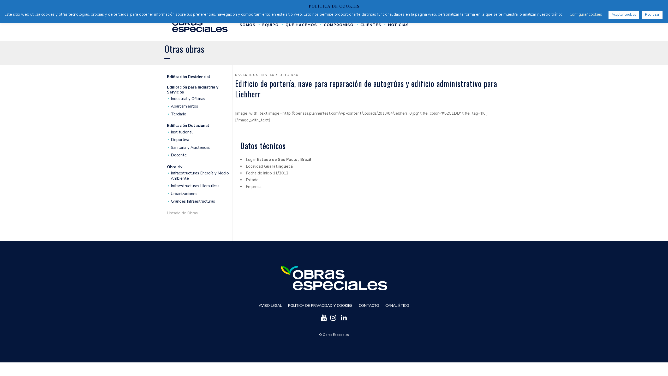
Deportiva (180, 139)
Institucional (182, 132)
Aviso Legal (270, 305)
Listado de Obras (182, 213)
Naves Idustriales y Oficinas (267, 75)
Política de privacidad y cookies (320, 305)
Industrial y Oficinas (188, 98)
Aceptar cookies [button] (624, 14)
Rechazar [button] (652, 14)
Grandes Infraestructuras (193, 201)
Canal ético (397, 305)
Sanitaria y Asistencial (190, 147)
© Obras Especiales (334, 335)
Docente (179, 155)
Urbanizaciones (184, 193)
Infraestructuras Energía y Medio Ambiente (200, 176)
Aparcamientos (184, 106)
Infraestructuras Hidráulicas (195, 186)
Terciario (178, 114)
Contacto (369, 305)
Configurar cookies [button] (586, 14)
